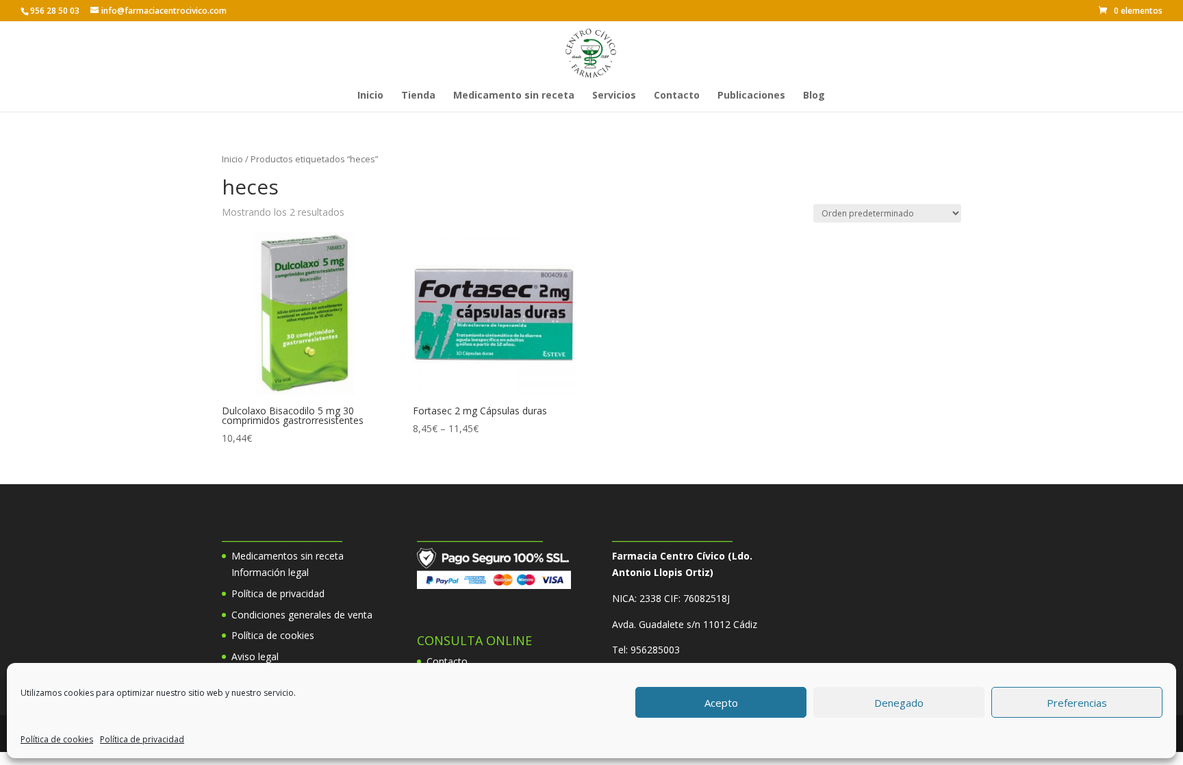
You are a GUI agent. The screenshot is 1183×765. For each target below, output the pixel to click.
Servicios (614, 95)
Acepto (721, 703)
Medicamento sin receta (513, 95)
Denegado (899, 703)
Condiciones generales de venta (301, 614)
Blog (814, 95)
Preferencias (1077, 703)
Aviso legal (255, 656)
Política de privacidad (142, 739)
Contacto (677, 95)
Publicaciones (751, 95)
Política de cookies (57, 739)
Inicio (370, 95)
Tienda (418, 95)
